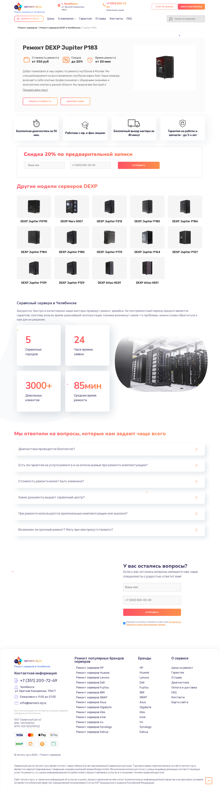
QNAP (143, 697)
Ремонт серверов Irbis (90, 712)
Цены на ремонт (182, 667)
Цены (50, 18)
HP (141, 667)
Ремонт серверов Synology (94, 727)
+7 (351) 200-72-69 (38, 680)
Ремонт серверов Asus (91, 702)
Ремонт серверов (27, 27)
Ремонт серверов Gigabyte (94, 707)
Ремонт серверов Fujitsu (92, 687)
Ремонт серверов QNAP (91, 697)
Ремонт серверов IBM (90, 692)
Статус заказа (164, 6)
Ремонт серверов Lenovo (92, 677)
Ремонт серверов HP (90, 667)
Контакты (116, 18)
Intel (142, 717)
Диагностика (180, 682)
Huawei (144, 672)
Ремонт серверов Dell (90, 682)
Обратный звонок (191, 6)
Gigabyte (145, 707)
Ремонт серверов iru (89, 722)
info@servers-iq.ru (33, 703)
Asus (143, 702)
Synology (146, 727)
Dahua (144, 732)
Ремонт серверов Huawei (93, 672)
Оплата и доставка (184, 687)
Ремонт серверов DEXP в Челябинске (60, 27)
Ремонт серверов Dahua (92, 732)
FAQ (129, 18)
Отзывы (100, 18)
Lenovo (144, 677)
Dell (142, 682)
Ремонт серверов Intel (91, 717)
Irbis (142, 712)
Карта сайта (179, 702)
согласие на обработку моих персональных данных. (153, 623)
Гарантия (85, 18)
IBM (142, 692)
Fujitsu (144, 687)
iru (141, 722)
